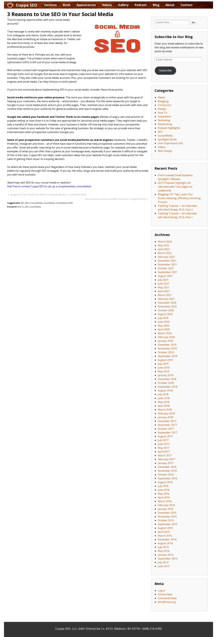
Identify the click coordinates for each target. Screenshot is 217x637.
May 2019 (163, 371)
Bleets (161, 97)
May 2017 (163, 448)
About (170, 5)
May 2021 (163, 287)
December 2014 (167, 539)
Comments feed (167, 598)
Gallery (123, 5)
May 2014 (163, 551)
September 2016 (167, 478)
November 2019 (167, 348)
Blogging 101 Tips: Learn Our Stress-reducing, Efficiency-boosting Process (179, 198)
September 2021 (167, 272)
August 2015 (165, 528)
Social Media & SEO (64, 203)
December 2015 (167, 512)
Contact (187, 5)
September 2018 (167, 386)
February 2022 (166, 257)
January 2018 (165, 417)
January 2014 (165, 554)
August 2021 (165, 276)
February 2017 (166, 459)
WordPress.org (167, 602)
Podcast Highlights (169, 128)
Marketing (164, 120)
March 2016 (165, 501)
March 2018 (165, 409)
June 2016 (164, 490)
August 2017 (165, 436)
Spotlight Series (167, 139)
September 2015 (167, 524)
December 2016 (167, 467)
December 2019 (167, 344)
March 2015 (165, 535)
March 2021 (165, 295)
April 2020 (164, 329)
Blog (156, 5)
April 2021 (164, 291)
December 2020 (167, 302)
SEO (22, 203)
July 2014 (163, 547)
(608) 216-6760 (152, 628)
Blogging (163, 101)
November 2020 (167, 306)
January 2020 (165, 341)
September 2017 (167, 432)
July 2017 (163, 440)
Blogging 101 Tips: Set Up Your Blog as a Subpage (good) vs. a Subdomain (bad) (48, 194)
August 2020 (165, 314)
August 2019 (165, 360)
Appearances (86, 5)
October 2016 (166, 474)
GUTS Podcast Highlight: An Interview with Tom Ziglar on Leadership (175, 186)
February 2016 (166, 505)
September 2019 (167, 356)
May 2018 (163, 402)
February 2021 (166, 299)
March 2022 (165, 253)
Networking (165, 124)
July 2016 (163, 486)
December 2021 (167, 260)
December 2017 (167, 421)
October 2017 (166, 428)
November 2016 (167, 470)
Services (50, 5)
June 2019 (164, 367)
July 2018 (163, 394)
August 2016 (165, 482)
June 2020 (164, 322)
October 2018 (166, 383)
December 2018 (167, 379)
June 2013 (164, 566)
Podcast (141, 5)
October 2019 (166, 352)
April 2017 (164, 451)
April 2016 (164, 497)
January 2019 (165, 375)
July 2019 (163, 364)
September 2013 (167, 558)
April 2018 (164, 406)
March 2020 (165, 333)
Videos (107, 5)
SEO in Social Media (34, 203)
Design (162, 109)
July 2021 (163, 280)
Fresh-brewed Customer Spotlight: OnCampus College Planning (115, 198)
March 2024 (165, 241)
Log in (161, 590)
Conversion (164, 105)
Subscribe (165, 70)
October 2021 (166, 268)
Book (66, 5)
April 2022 (164, 249)
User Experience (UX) (170, 143)
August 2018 (165, 390)
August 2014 (165, 543)
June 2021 (164, 283)
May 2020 (163, 325)
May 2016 (163, 493)
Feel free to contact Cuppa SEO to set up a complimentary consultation (49, 186)
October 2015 (166, 520)
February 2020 (166, 337)
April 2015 (164, 532)
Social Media (49, 203)
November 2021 (167, 264)
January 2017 (165, 463)
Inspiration (164, 116)
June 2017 (164, 444)
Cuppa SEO (26, 5)
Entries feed (165, 594)
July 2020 (163, 318)
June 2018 (164, 398)
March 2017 (165, 455)
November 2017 (167, 425)
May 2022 (163, 245)
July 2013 (163, 562)
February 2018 (166, 413)
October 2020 (166, 310)
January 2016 (165, 509)
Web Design (165, 151)
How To (20, 206)
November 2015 (167, 516)
